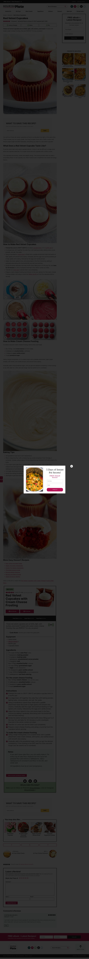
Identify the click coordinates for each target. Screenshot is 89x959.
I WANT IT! (54, 489)
